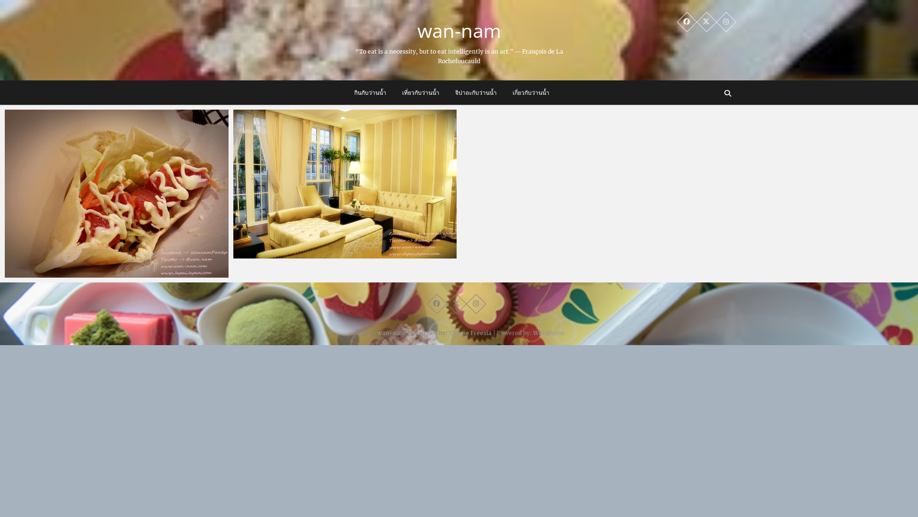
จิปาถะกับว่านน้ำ (476, 93)
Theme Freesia (470, 333)
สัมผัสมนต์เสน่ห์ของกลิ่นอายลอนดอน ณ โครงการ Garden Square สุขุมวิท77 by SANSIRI (333, 248)
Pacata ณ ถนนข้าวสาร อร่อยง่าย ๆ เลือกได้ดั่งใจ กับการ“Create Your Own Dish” (113, 267)
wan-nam (459, 30)
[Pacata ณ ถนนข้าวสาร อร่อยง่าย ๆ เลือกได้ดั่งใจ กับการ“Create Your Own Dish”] (117, 194)
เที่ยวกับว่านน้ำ (420, 93)
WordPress (548, 333)
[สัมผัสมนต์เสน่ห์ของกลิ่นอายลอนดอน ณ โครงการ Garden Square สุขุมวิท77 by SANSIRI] (345, 184)
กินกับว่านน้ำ (370, 93)
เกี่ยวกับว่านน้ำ (531, 93)
